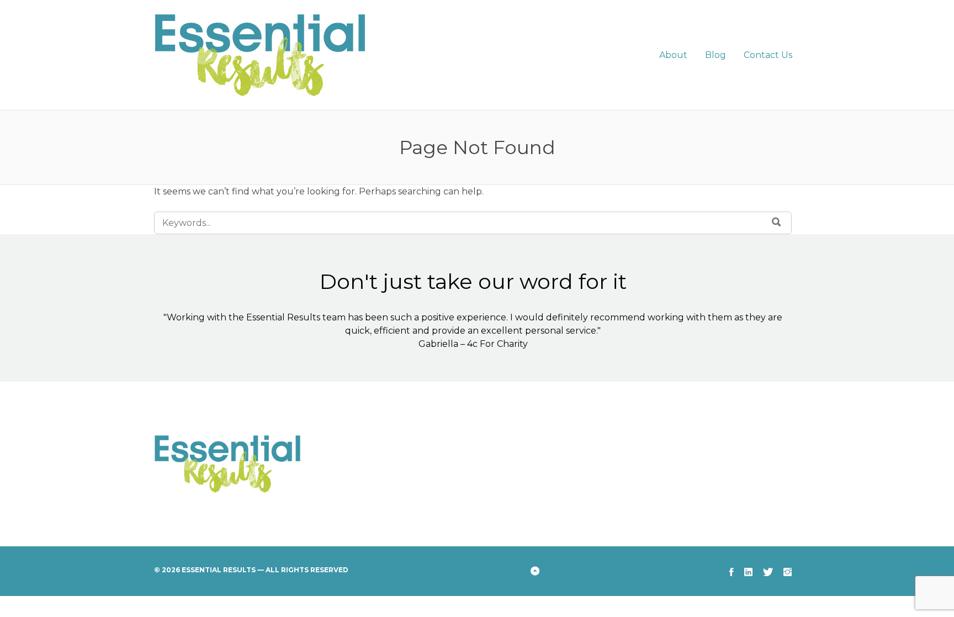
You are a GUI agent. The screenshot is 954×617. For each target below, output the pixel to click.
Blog (715, 55)
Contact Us (768, 55)
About (673, 55)
